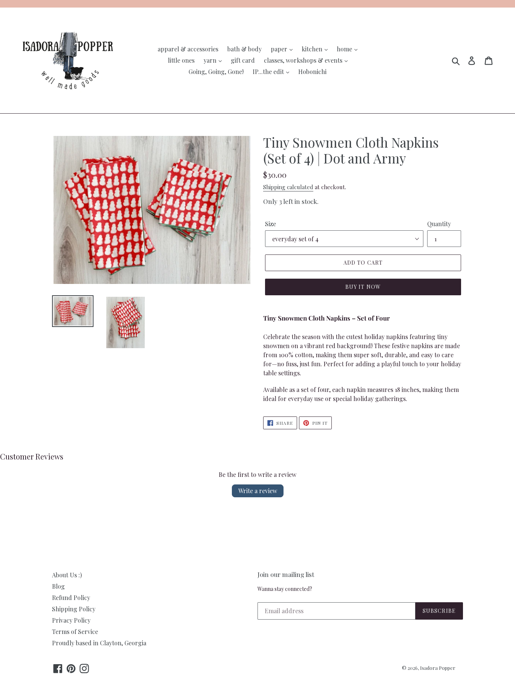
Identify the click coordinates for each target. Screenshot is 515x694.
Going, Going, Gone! (216, 72)
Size (270, 224)
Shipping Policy (73, 609)
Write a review (257, 491)
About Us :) (67, 575)
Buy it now (363, 286)
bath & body (244, 49)
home (345, 49)
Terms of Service (75, 631)
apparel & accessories (188, 49)
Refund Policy (71, 597)
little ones (181, 60)
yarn (211, 60)
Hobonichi (312, 72)
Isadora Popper (437, 668)
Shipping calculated (288, 187)
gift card (243, 60)
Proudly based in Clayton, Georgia (99, 643)
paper (280, 49)
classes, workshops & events (304, 60)
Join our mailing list (286, 574)
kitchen (313, 49)
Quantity (439, 224)
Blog (58, 586)
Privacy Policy (71, 620)
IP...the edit (269, 72)
